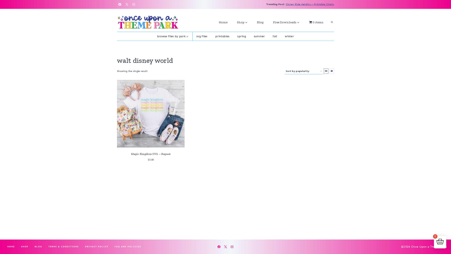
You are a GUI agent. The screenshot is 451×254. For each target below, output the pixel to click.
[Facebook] (120, 4)
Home (223, 22)
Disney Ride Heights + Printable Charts (310, 4)
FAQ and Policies (128, 246)
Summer (259, 36)
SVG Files (202, 36)
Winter (289, 36)
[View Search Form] (332, 22)
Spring (241, 36)
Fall (275, 36)
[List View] (331, 71)
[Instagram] (134, 4)
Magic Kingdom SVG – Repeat (151, 154)
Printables (222, 36)
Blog (260, 22)
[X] (127, 4)
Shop (24, 246)
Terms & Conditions (63, 246)
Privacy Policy (96, 246)
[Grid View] (326, 71)
